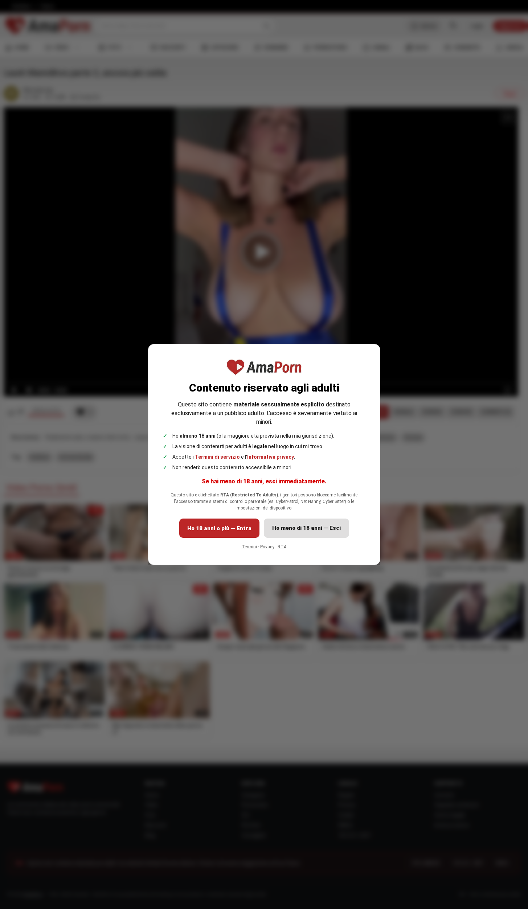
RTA (282, 546)
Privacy (267, 546)
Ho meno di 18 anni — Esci (306, 528)
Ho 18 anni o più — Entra (219, 528)
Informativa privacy (270, 457)
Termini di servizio (217, 457)
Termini (249, 546)
